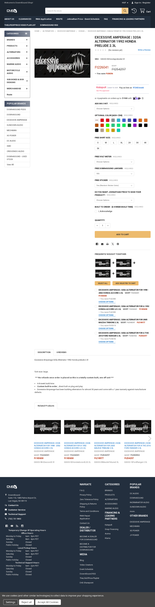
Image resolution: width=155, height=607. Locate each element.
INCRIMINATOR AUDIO (139, 502)
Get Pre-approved (102, 91)
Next (150, 438)
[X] (112, 244)
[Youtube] (12, 526)
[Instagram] (22, 526)
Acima (107, 533)
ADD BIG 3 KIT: (106, 103)
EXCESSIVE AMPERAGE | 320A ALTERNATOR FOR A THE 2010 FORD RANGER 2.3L (137, 445)
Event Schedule (86, 569)
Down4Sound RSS (88, 574)
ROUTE (59, 19)
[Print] (107, 244)
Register (147, 3)
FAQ (106, 19)
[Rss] (17, 526)
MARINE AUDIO (14, 64)
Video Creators (86, 565)
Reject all (26, 602)
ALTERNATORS (13, 52)
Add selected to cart (125, 283)
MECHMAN (11, 130)
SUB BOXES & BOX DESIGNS (15, 81)
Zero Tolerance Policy (89, 499)
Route (9, 94)
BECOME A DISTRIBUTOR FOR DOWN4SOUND (88, 547)
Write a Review (144, 50)
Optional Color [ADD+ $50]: (114, 115)
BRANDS (11, 40)
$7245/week (138, 87)
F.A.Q (82, 490)
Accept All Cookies (48, 602)
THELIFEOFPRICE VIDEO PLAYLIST (20, 25)
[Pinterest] (118, 244)
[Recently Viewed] (134, 10)
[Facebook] (97, 244)
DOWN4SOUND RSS (49, 25)
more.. (132, 511)
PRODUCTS (12, 46)
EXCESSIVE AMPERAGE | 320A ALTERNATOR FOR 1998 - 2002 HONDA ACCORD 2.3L (47, 445)
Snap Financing (111, 529)
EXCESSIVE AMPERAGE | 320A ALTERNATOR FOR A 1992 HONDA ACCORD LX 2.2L (77, 445)
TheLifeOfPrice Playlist (89, 578)
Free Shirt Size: (107, 137)
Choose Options (106, 302)
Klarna (107, 538)
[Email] (102, 244)
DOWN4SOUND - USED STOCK (17, 158)
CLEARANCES (25, 19)
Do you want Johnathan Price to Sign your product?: (118, 193)
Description (44, 352)
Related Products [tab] (46, 406)
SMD (9, 146)
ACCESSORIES (13, 58)
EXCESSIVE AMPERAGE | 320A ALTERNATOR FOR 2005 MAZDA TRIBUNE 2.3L (107, 445)
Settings (10, 602)
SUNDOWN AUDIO (15, 125)
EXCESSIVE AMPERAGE (17, 120)
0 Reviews (61, 352)
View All (10, 164)
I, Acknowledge (105, 211)
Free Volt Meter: (108, 156)
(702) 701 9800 (14, 519)
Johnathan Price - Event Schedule (83, 19)
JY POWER (134, 535)
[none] (62, 63)
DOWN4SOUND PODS (16, 109)
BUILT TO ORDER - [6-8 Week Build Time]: (119, 207)
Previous (35, 438)
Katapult (108, 525)
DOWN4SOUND (13, 114)
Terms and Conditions (89, 511)
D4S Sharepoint (86, 583)
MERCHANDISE (14, 88)
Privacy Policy (85, 495)
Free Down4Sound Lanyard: (114, 168)
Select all (102, 283)
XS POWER (11, 135)
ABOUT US (9, 19)
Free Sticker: (106, 180)
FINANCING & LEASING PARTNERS (128, 19)
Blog (82, 560)
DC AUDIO (11, 141)
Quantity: (100, 220)
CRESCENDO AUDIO (15, 151)
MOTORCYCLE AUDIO (13, 72)
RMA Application (44, 19)
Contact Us (84, 523)
